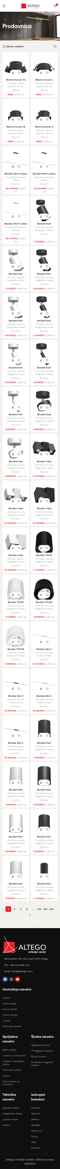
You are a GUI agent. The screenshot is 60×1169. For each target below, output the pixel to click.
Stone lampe (9, 1009)
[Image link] (24, 944)
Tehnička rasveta (15, 83)
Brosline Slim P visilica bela (15, 225)
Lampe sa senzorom (14, 1055)
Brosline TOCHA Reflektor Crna (44, 603)
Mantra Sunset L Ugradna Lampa (44, 81)
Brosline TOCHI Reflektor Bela (16, 603)
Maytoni (35, 1113)
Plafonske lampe (11, 1026)
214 (52, 909)
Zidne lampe (9, 1003)
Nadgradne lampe (44, 230)
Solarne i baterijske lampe (13, 1063)
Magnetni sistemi (40, 1045)
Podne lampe (10, 1015)
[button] (13, 73)
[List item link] (30, 959)
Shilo (34, 1142)
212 (39, 909)
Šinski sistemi (38, 1056)
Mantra (16, 90)
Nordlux (35, 1107)
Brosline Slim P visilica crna (15, 175)
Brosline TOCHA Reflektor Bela (16, 650)
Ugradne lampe (16, 86)
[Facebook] (5, 979)
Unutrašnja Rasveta (16, 177)
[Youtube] (17, 979)
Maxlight (35, 1125)
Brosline (16, 184)
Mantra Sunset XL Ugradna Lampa (16, 81)
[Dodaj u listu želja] (19, 73)
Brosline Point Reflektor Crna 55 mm (44, 885)
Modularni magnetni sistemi (42, 1064)
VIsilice (6, 997)
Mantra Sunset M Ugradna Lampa (15, 128)
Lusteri (6, 1020)
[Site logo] (30, 5)
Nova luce (36, 1130)
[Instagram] (11, 979)
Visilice (16, 180)
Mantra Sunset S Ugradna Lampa (44, 128)
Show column (15, 46)
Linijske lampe (44, 655)
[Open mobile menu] (4, 6)
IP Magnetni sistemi (42, 1050)
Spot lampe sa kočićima (10, 1083)
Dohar (34, 1136)
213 (45, 909)
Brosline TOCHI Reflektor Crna (44, 556)
